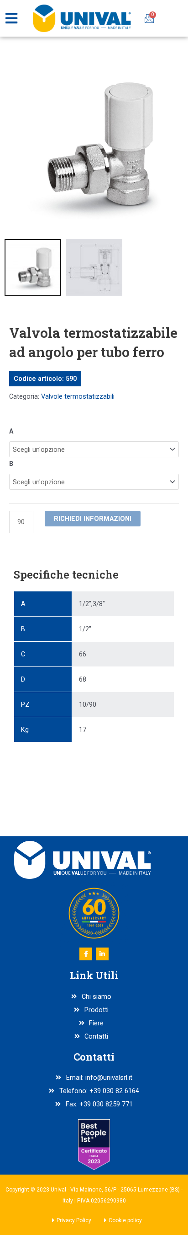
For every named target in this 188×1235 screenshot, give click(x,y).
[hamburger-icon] (11, 18)
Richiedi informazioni (92, 519)
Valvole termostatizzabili (78, 396)
